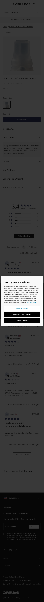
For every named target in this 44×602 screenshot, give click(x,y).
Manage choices (22, 308)
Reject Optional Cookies (22, 314)
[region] (22, 301)
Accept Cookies (22, 320)
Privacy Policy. (31, 302)
